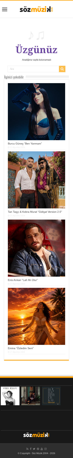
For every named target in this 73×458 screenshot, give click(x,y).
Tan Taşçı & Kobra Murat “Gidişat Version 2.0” (35, 211)
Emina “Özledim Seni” (21, 348)
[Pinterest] (37, 449)
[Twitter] (34, 449)
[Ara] (62, 69)
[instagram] (45, 449)
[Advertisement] (36, 419)
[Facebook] (31, 449)
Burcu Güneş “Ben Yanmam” (25, 143)
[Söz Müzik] (36, 8)
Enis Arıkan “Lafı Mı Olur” (23, 279)
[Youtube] (41, 449)
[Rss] (27, 449)
